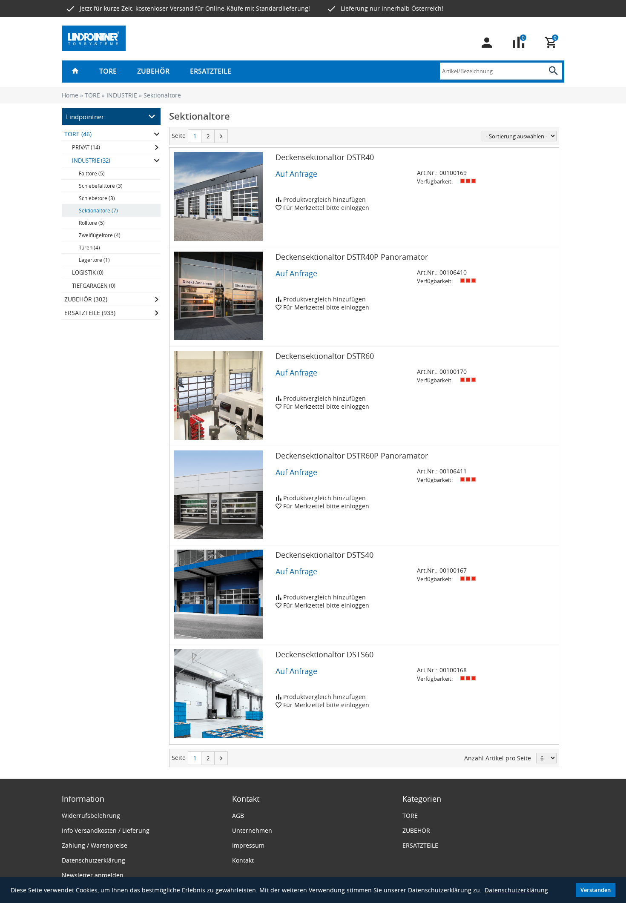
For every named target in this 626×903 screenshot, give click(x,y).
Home (70, 95)
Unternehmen (252, 830)
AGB (238, 815)
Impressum (248, 845)
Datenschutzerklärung (516, 890)
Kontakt (243, 860)
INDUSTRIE (121, 95)
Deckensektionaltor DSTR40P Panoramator (352, 257)
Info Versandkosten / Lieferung (105, 830)
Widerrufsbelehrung (91, 815)
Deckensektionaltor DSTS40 (324, 555)
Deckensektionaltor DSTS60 (324, 654)
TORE (108, 71)
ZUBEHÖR (153, 71)
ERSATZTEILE (210, 71)
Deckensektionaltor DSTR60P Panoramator (352, 455)
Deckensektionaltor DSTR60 (325, 356)
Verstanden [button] (595, 890)
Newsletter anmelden (92, 875)
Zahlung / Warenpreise (94, 845)
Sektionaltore (162, 95)
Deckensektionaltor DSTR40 (325, 157)
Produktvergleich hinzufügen (323, 199)
